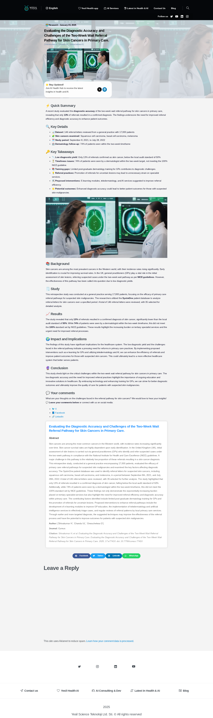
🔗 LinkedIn (57, 416)
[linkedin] (182, 16)
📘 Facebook (58, 412)
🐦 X (54, 409)
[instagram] (187, 16)
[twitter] (171, 16)
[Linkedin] (104, 89)
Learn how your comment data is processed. (110, 641)
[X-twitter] (99, 89)
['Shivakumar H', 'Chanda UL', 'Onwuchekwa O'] (64, 44)
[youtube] (176, 16)
